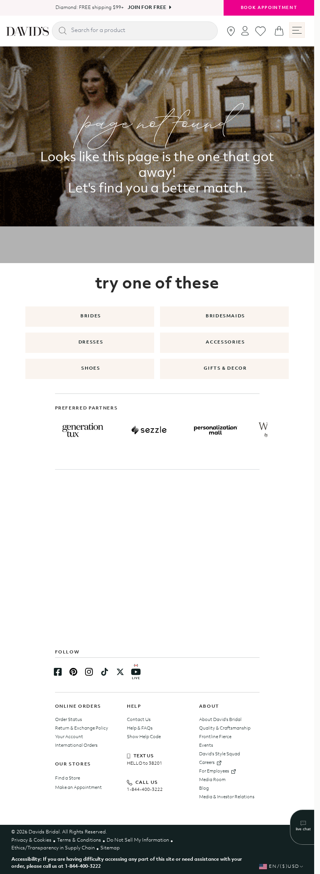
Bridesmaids (225, 316)
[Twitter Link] (120, 672)
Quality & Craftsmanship (225, 728)
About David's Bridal (220, 719)
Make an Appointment (78, 787)
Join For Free (144, 7)
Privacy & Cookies (31, 840)
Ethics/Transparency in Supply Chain (53, 848)
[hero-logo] (27, 31)
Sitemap (110, 848)
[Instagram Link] (89, 672)
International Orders (76, 745)
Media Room (212, 780)
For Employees (214, 771)
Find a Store (67, 778)
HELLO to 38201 (144, 763)
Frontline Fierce (215, 737)
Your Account (69, 737)
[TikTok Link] (104, 672)
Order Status (68, 719)
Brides (90, 316)
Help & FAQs (140, 728)
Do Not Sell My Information (138, 840)
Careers (207, 762)
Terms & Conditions (79, 840)
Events (206, 745)
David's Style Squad (219, 754)
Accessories (225, 342)
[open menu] (297, 30)
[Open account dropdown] (245, 31)
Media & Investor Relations (226, 797)
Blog (204, 788)
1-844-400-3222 (145, 789)
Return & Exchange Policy (81, 728)
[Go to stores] (231, 31)
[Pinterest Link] (73, 672)
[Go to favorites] (260, 31)
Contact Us (139, 719)
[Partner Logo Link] (83, 430)
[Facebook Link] (58, 672)
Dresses (90, 342)
